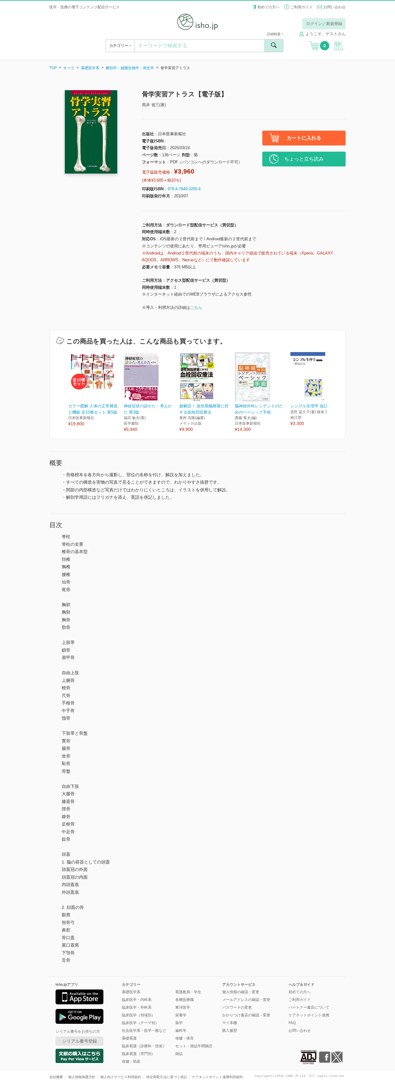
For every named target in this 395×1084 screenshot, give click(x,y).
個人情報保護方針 (81, 1077)
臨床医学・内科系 (137, 1000)
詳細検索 (274, 34)
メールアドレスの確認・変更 (246, 1000)
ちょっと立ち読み (304, 159)
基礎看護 (129, 1038)
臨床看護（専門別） (138, 1054)
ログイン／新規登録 (324, 23)
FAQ (292, 1023)
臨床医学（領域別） (138, 1015)
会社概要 (56, 1077)
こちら (196, 307)
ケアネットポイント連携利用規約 (217, 1077)
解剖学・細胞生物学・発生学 (130, 68)
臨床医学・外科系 (137, 1007)
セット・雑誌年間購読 (193, 1046)
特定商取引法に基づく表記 (166, 1077)
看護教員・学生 (188, 992)
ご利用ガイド (301, 7)
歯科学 (180, 1030)
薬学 (179, 1023)
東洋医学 (182, 1007)
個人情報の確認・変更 (240, 992)
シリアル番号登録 (79, 1041)
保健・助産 (131, 1061)
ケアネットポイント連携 (309, 1015)
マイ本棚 (229, 1023)
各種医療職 (184, 1000)
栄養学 (180, 1015)
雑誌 (179, 1054)
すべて (68, 68)
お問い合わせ (334, 7)
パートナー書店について (309, 1007)
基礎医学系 (90, 68)
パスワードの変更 (237, 1007)
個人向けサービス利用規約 (120, 1077)
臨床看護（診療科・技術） (144, 1046)
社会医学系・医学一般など (144, 1030)
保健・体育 (184, 1038)
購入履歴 (229, 1030)
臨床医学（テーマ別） (140, 1023)
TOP (53, 68)
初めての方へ (268, 7)
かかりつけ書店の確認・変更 (246, 1015)
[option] (96, 389)
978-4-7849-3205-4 (184, 189)
